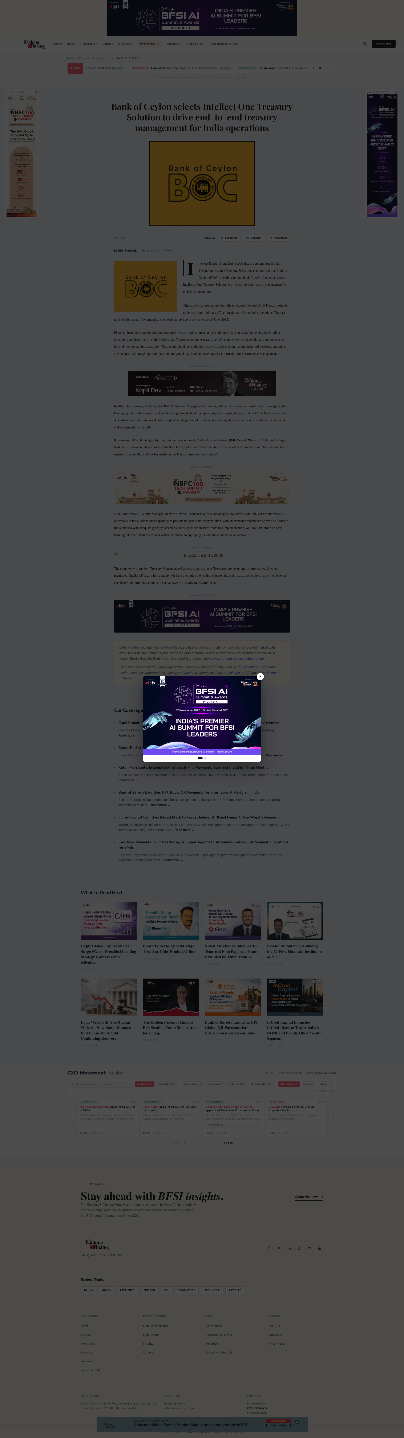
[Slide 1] (200, 758)
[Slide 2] (205, 758)
